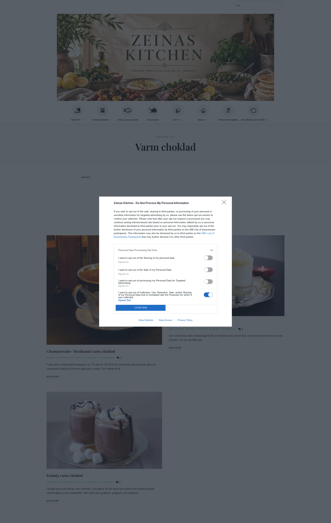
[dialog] (165, 262)
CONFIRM (140, 307)
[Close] (225, 203)
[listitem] (165, 250)
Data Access (165, 320)
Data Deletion (146, 320)
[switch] (208, 257)
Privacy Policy (185, 320)
